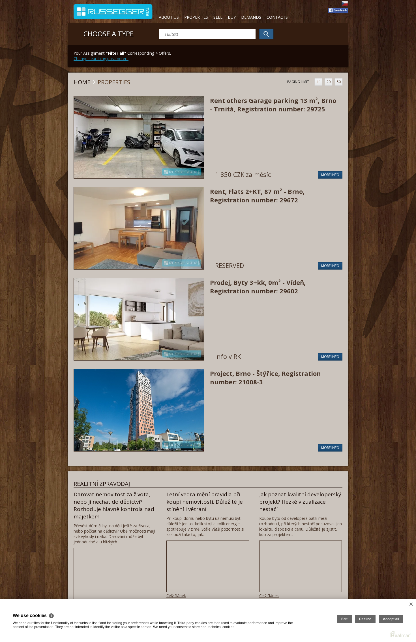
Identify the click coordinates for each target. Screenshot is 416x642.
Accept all (391, 619)
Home (82, 82)
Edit (344, 619)
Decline (365, 619)
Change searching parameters (101, 58)
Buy (232, 17)
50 (339, 81)
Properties (196, 17)
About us (169, 17)
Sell (217, 17)
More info (330, 174)
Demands (251, 17)
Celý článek (176, 595)
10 (318, 81)
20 (329, 81)
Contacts (277, 17)
